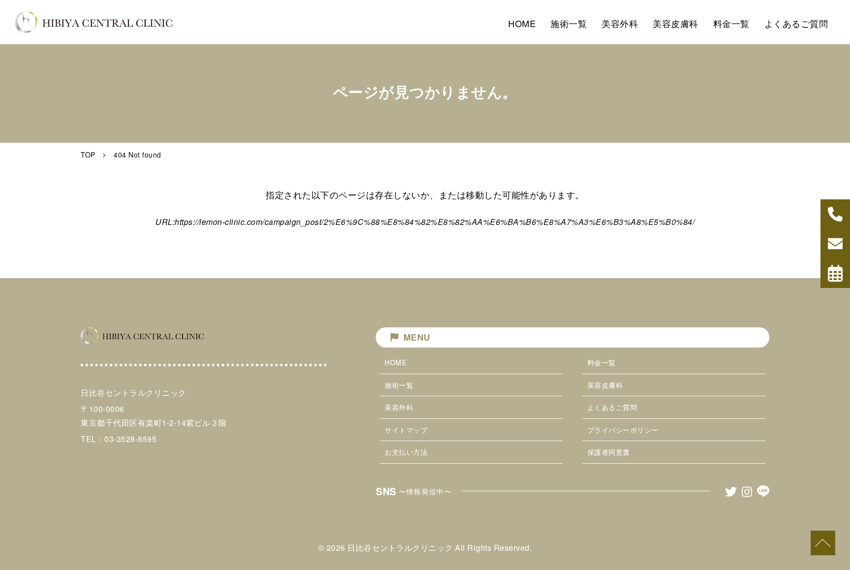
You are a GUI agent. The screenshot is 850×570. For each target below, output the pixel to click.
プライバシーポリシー (623, 430)
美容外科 (399, 407)
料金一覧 (601, 362)
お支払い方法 (406, 452)
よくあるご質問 (612, 407)
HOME (395, 362)
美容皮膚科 (605, 385)
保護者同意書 (608, 452)
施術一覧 (399, 385)
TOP (88, 154)
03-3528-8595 (130, 438)
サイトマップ (406, 430)
